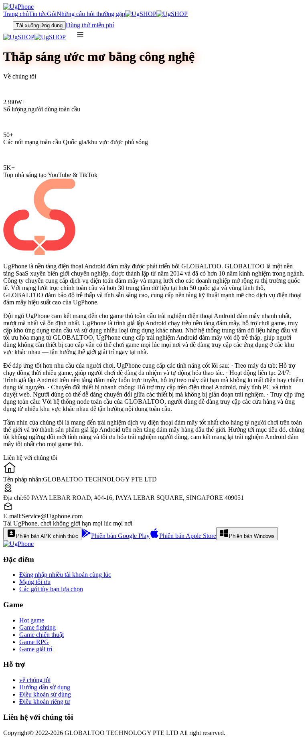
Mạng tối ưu (35, 581)
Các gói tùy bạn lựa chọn (51, 589)
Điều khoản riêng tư (44, 701)
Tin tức (38, 13)
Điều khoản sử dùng (45, 694)
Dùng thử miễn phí (90, 25)
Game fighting (37, 627)
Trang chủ (16, 13)
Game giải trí (35, 649)
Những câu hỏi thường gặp (91, 13)
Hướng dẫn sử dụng (44, 687)
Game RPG (34, 641)
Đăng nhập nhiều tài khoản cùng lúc (65, 574)
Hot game (31, 620)
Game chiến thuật (41, 634)
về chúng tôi (35, 680)
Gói (52, 13)
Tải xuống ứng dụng (39, 25)
